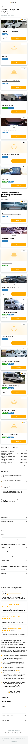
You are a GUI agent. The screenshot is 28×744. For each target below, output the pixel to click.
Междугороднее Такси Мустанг (10, 154)
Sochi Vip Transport (7, 263)
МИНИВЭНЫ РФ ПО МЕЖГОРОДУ (12, 287)
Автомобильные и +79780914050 (11, 81)
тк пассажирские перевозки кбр (10, 385)
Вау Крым (4, 56)
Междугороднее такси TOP (9, 130)
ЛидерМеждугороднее (8, 238)
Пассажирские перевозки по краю (11, 214)
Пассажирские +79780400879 (10, 435)
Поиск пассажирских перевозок (15, 6)
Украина (21, 732)
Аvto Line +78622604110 (8, 410)
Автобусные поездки (7, 336)
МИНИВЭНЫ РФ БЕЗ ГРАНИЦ (10, 32)
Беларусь (7, 732)
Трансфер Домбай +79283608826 (11, 361)
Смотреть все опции (14, 539)
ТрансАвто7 (5, 179)
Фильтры (18, 670)
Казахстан (14, 732)
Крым (25, 6)
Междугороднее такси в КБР (10, 312)
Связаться (18, 38)
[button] (26, 24)
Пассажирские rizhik (7, 105)
